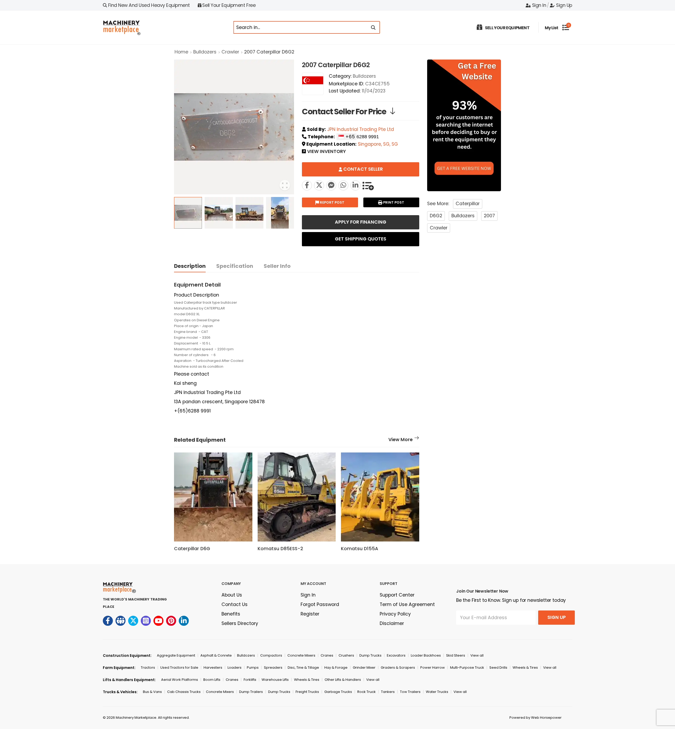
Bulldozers (204, 52)
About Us (231, 595)
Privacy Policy (395, 614)
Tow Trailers (410, 691)
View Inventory (326, 152)
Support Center (397, 595)
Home (181, 52)
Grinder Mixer (364, 667)
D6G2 (436, 216)
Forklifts (250, 679)
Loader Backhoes (426, 655)
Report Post (331, 202)
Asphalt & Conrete (216, 655)
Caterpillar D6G (192, 548)
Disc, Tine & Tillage (303, 667)
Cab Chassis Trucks (184, 691)
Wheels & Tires (525, 667)
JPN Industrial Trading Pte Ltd (360, 129)
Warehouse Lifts (275, 679)
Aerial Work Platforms (179, 679)
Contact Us (234, 604)
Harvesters (213, 667)
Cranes (327, 655)
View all (477, 655)
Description (190, 266)
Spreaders (273, 667)
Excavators (396, 655)
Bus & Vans (152, 691)
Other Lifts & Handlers (343, 679)
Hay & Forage (336, 667)
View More (400, 440)
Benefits (230, 614)
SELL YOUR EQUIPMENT (507, 28)
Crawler (230, 52)
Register (310, 614)
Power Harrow (432, 667)
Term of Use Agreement (407, 604)
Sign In (539, 5)
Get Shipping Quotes (360, 239)
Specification (234, 266)
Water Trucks (437, 691)
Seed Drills (498, 667)
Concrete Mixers (301, 655)
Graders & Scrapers (398, 667)
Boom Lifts (211, 679)
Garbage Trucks (338, 691)
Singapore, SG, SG (378, 144)
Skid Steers (455, 655)
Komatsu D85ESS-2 (280, 548)
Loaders (235, 667)
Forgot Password (320, 604)
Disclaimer (392, 623)
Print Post (393, 202)
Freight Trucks (307, 691)
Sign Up (564, 5)
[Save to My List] (368, 185)
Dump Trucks (370, 655)
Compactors (271, 655)
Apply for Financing (360, 222)
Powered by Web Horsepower (535, 717)
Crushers (346, 655)
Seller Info (277, 266)
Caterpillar (468, 203)
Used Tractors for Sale (179, 667)
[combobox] (346, 136)
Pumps (253, 667)
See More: (438, 203)
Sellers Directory (239, 623)
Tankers (388, 691)
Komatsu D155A (359, 548)
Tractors (148, 667)
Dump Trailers (251, 691)
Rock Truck (366, 691)
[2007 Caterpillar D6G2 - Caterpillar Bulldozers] (319, 185)
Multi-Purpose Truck (467, 667)
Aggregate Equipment (176, 655)
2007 (489, 216)
